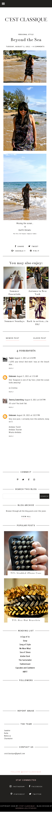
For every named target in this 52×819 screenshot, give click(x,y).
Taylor (11, 358)
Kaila (6, 733)
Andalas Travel (15, 427)
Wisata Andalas (15, 432)
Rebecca (7, 736)
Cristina (14, 388)
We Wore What (25, 648)
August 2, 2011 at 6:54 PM (25, 358)
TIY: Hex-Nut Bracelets (26, 620)
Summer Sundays (14, 321)
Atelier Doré (25, 656)
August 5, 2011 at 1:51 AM (27, 376)
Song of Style (25, 644)
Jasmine (7, 730)
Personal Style (26, 34)
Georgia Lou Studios (26, 808)
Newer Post (12, 338)
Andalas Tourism (15, 429)
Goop (25, 640)
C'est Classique (27, 806)
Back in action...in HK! (37, 323)
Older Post (39, 338)
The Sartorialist (25, 660)
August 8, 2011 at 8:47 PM (35, 400)
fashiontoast (25, 664)
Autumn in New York (37, 293)
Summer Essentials (14, 293)
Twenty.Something (16, 400)
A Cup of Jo (25, 637)
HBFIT (25, 671)
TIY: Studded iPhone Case (25, 573)
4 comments (39, 47)
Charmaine (8, 738)
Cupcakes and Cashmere (25, 668)
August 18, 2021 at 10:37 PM (28, 415)
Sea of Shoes (25, 652)
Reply (11, 368)
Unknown (12, 376)
